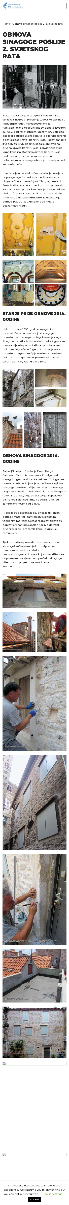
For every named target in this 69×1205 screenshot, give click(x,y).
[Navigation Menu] (62, 6)
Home (6, 23)
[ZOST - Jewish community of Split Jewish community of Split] (13, 5)
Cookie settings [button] (52, 1194)
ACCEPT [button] (34, 1199)
